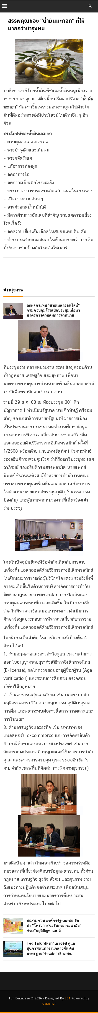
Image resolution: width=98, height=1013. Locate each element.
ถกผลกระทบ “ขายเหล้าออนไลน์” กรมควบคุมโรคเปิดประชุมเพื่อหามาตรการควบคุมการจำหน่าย (53, 310)
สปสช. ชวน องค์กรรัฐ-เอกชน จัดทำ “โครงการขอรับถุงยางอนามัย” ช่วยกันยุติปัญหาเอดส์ (54, 925)
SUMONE (49, 1004)
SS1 (67, 998)
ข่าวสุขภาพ (13, 290)
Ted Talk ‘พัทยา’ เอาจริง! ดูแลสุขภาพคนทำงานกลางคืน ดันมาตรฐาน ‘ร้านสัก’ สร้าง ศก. (51, 948)
